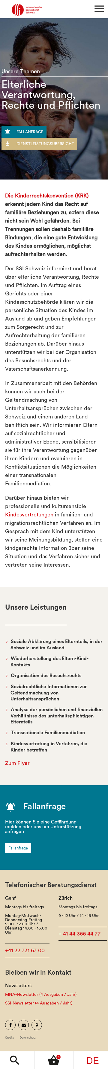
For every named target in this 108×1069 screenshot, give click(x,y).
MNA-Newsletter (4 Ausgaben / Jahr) (40, 995)
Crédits (9, 1037)
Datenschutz (28, 1037)
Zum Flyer (17, 763)
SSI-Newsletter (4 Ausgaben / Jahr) (38, 1003)
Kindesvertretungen (29, 514)
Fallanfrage (18, 848)
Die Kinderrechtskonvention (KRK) (46, 195)
